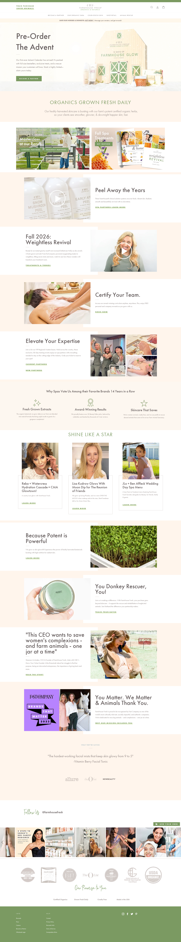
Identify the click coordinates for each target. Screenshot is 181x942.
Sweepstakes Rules (51, 932)
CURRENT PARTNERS (36, 364)
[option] (90, 762)
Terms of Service (50, 929)
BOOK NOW (101, 312)
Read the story (35, 675)
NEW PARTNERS (34, 370)
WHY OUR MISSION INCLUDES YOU (114, 723)
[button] (3, 842)
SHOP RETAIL (111, 15)
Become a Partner (21, 929)
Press (17, 922)
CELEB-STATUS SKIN (95, 15)
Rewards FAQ (50, 925)
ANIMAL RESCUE (126, 15)
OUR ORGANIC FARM (75, 15)
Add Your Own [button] (168, 824)
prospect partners (56, 150)
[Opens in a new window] (123, 914)
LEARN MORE (79, 508)
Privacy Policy (50, 922)
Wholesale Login (21, 932)
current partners (31, 150)
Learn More (29, 503)
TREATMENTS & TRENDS (38, 265)
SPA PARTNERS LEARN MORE (110, 207)
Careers (18, 925)
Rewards (18, 918)
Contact (48, 918)
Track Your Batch (105, 612)
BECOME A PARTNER (56, 15)
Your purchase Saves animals (25, 7)
